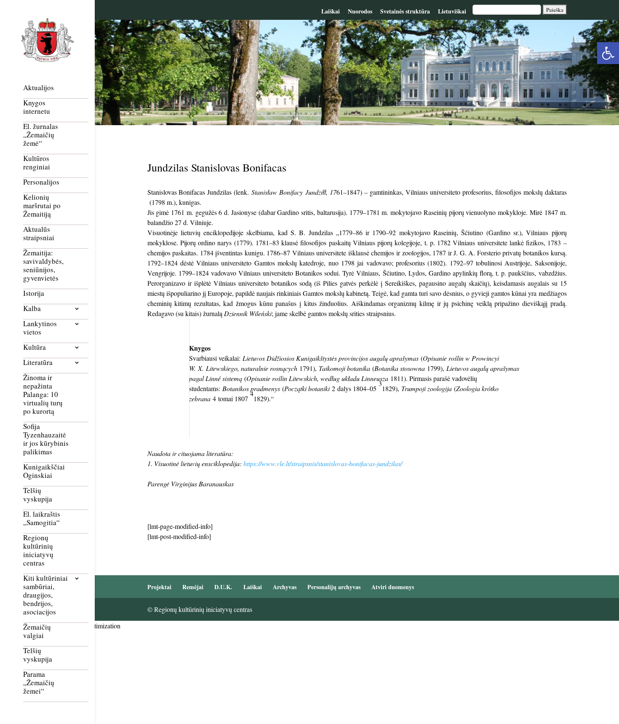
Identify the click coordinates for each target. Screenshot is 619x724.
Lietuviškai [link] (452, 11)
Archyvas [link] (284, 586)
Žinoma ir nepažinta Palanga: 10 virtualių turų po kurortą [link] (43, 394)
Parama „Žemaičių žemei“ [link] (38, 683)
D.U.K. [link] (223, 586)
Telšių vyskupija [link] (37, 495)
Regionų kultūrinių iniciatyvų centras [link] (38, 551)
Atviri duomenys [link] (392, 586)
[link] (608, 53)
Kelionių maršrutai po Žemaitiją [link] (42, 206)
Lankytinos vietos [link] (40, 328)
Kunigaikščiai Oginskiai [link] (44, 471)
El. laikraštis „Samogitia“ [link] (41, 518)
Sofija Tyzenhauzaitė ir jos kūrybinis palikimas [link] (46, 439)
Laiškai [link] (330, 11)
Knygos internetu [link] (36, 107)
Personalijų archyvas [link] (333, 586)
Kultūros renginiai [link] (36, 163)
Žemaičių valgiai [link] (37, 631)
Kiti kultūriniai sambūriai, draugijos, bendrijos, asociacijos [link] (45, 595)
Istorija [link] (33, 293)
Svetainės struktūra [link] (405, 11)
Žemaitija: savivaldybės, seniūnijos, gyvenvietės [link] (43, 266)
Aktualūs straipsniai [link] (38, 233)
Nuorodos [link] (360, 11)
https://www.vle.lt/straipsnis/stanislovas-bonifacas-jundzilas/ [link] (322, 463)
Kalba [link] (32, 308)
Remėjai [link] (192, 586)
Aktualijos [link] (38, 87)
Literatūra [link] (38, 362)
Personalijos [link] (41, 182)
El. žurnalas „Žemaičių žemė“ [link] (40, 135)
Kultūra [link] (34, 347)
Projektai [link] (159, 586)
